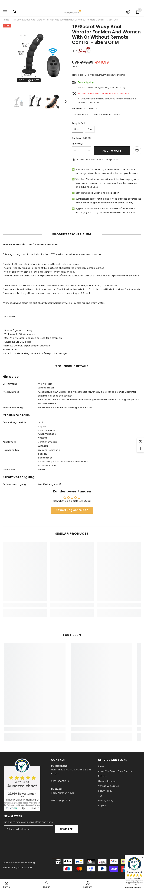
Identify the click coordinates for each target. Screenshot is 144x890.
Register (66, 829)
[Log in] (128, 11)
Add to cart (112, 150)
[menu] (5, 12)
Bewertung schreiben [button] (72, 510)
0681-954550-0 (60, 781)
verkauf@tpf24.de (61, 800)
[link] (25, 605)
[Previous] (3, 101)
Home (6, 19)
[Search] (15, 12)
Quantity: (77, 143)
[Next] (65, 101)
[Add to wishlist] (137, 150)
